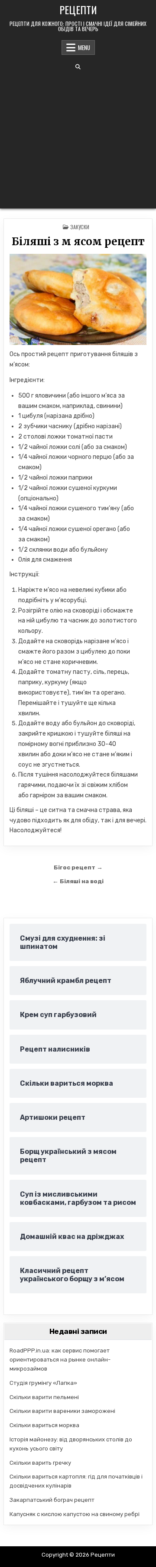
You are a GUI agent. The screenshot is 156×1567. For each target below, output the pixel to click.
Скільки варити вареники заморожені (62, 1411)
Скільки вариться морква (44, 1425)
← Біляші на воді (78, 881)
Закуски (79, 227)
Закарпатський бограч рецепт (52, 1500)
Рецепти (78, 9)
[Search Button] (78, 67)
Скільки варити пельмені (44, 1397)
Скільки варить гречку (40, 1463)
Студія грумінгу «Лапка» (43, 1383)
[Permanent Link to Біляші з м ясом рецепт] (78, 299)
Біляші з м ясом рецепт (78, 241)
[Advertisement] (78, 139)
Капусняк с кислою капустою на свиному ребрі (75, 1514)
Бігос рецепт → (78, 867)
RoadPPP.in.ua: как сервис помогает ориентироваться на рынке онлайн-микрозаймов (60, 1359)
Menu (84, 47)
